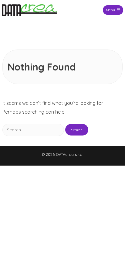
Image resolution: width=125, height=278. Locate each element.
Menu (110, 10)
